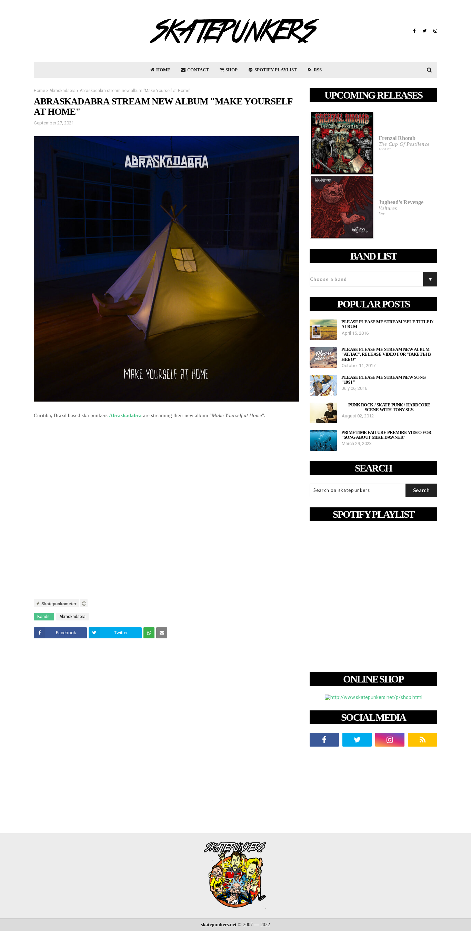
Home (39, 90)
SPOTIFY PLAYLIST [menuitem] (275, 69)
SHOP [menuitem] (231, 69)
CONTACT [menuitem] (197, 69)
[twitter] (424, 31)
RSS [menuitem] (317, 69)
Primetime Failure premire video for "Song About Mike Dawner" (386, 435)
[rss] (422, 740)
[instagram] (434, 31)
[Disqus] (166, 740)
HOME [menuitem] (162, 69)
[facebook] (414, 31)
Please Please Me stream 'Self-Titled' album (387, 324)
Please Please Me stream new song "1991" (383, 380)
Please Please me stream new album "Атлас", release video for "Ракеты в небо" (386, 354)
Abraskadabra (62, 90)
